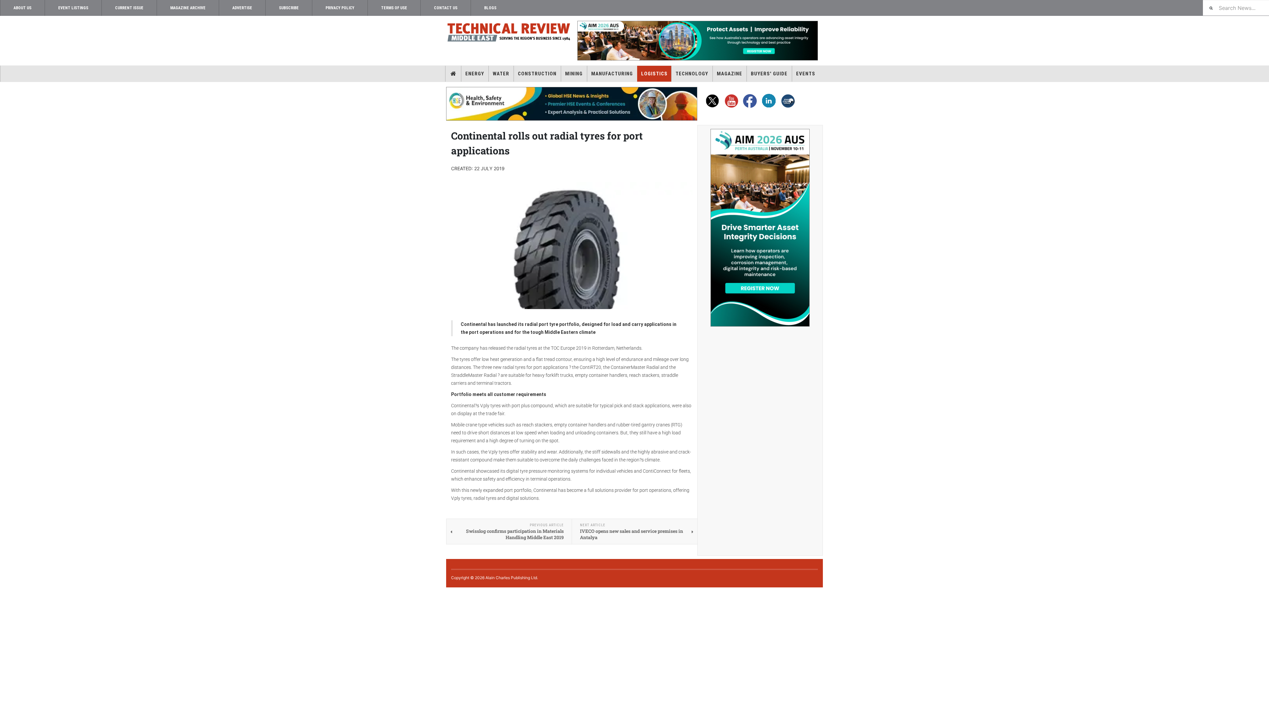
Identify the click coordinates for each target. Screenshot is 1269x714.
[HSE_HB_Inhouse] (571, 103)
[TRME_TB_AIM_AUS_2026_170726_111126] (697, 40)
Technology (691, 74)
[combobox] (1236, 8)
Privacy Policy (340, 8)
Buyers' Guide (769, 74)
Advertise (242, 8)
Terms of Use (394, 8)
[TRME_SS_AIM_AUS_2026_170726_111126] (760, 228)
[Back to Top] (5, 592)
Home (453, 74)
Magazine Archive (188, 8)
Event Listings (73, 8)
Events (805, 74)
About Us (22, 8)
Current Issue (129, 8)
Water (501, 74)
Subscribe (289, 8)
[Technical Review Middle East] (509, 33)
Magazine (729, 74)
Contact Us (445, 8)
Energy (474, 74)
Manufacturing (612, 74)
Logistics (654, 74)
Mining (574, 74)
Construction (537, 74)
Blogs (490, 8)
